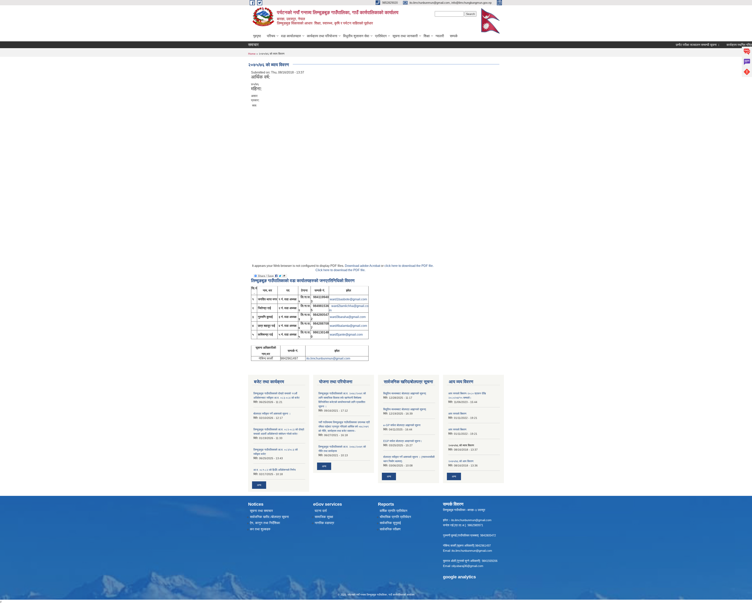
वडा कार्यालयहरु (291, 36)
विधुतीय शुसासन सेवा (356, 36)
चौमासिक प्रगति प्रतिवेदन (395, 517)
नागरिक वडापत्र (324, 523)
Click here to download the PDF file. (340, 270)
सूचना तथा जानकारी (405, 36)
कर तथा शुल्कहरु (260, 529)
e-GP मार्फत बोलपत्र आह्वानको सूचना (401, 425)
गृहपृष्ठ (257, 36)
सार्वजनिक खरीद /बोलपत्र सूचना (269, 517)
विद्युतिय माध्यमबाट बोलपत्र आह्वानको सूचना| (404, 393)
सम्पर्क (453, 36)
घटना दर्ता (321, 511)
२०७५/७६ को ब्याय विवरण (461, 445)
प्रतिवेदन (381, 36)
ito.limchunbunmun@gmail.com (328, 358)
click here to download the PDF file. (409, 265)
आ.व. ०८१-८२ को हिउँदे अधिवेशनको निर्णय (274, 469)
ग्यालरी (440, 36)
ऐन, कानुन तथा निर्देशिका (265, 523)
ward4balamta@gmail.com (348, 325)
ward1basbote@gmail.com (348, 299)
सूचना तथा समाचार (261, 511)
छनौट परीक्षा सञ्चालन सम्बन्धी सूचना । (685, 44)
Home (252, 53)
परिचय (271, 36)
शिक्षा (427, 36)
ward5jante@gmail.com (346, 334)
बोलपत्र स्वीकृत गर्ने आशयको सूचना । (272, 413)
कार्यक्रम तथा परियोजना (322, 36)
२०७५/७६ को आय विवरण (461, 461)
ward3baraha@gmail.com (348, 317)
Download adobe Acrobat (363, 265)
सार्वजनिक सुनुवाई (390, 523)
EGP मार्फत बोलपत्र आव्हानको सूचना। (402, 441)
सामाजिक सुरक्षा (324, 517)
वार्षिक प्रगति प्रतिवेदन (393, 511)
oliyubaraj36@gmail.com (467, 566)
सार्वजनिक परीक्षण (390, 529)
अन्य (259, 485)
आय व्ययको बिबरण (457, 413)
